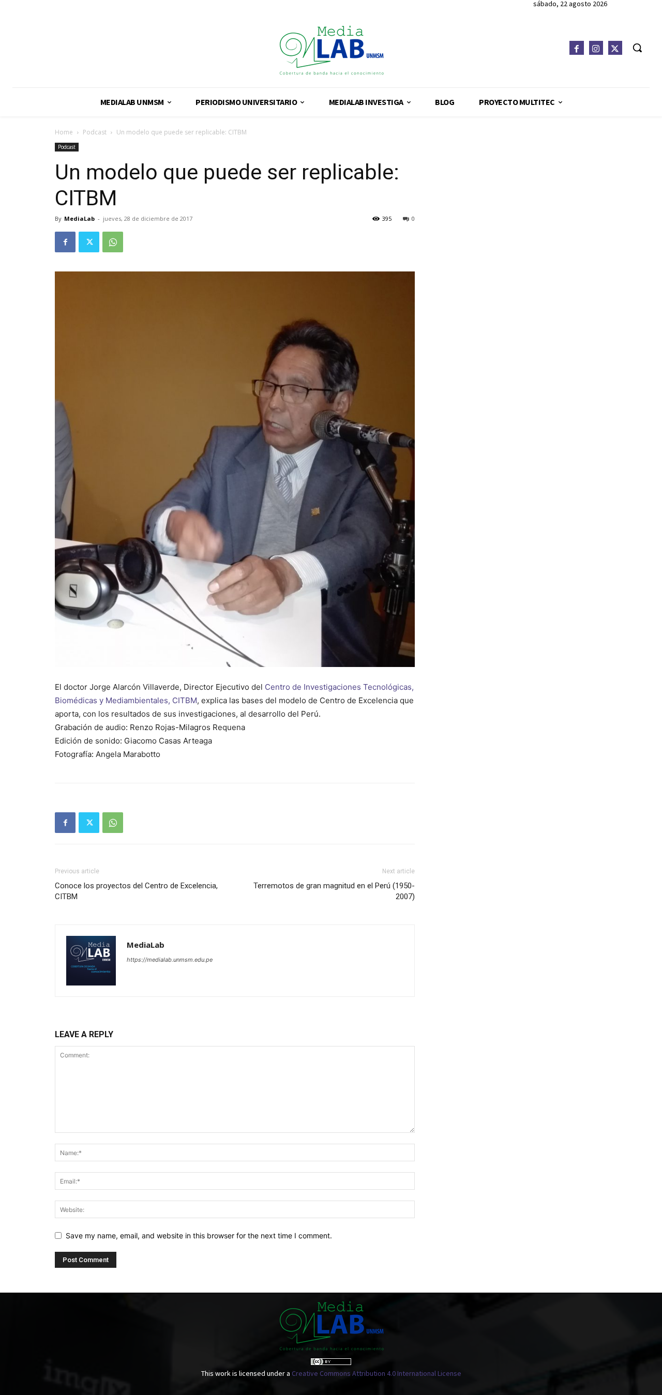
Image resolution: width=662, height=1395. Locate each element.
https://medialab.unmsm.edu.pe (170, 959)
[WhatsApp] (112, 242)
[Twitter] (615, 48)
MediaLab (79, 218)
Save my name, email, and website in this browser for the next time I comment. (199, 1235)
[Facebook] (576, 48)
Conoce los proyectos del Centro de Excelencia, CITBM (136, 891)
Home (64, 132)
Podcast (95, 132)
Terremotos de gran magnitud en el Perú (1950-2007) (334, 891)
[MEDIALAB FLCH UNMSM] (330, 50)
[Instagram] (596, 48)
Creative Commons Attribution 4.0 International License (376, 1373)
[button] (637, 47)
